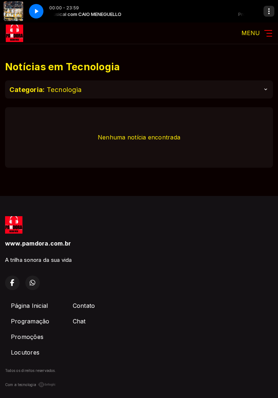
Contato (84, 305)
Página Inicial (29, 305)
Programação (30, 321)
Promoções (27, 336)
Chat (79, 321)
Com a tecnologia (20, 384)
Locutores (25, 352)
